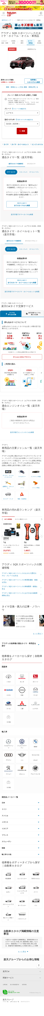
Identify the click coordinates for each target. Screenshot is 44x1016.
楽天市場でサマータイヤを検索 (22, 214)
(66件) (31, 553)
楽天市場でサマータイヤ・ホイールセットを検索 (22, 291)
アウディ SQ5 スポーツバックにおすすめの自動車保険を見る (19, 594)
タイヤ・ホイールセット (20, 144)
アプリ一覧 (5, 1001)
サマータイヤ (11, 172)
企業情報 (5, 984)
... (14, 20)
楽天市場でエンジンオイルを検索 (22, 432)
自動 (39, 42)
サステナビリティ (25, 1001)
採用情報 (24, 984)
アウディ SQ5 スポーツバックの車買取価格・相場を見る (19, 581)
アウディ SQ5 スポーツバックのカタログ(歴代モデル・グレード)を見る (19, 574)
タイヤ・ (30, 42)
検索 (23, 131)
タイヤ (6, 144)
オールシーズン (34, 172)
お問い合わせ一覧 (14, 1001)
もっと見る (37, 634)
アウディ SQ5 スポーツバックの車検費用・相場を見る (19, 588)
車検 (22, 42)
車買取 (13, 42)
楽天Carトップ (6, 20)
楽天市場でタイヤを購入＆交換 (34, 313)
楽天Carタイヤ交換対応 (16, 163)
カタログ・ (4, 42)
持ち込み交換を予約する (22, 357)
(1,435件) (11, 553)
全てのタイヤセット (31, 241)
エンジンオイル (37, 144)
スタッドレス (23, 172)
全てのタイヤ (31, 163)
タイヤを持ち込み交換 (12, 313)
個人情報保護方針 (14, 984)
